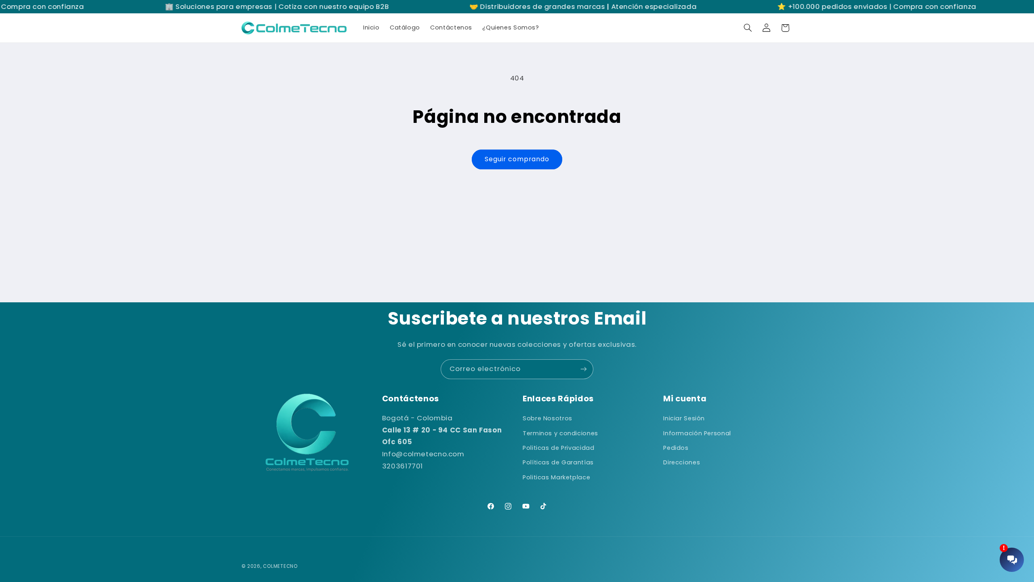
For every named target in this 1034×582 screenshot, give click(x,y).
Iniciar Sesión (684, 418)
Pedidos (675, 448)
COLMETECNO (280, 566)
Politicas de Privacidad (559, 448)
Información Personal (697, 433)
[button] (747, 28)
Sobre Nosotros (547, 418)
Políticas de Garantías (558, 462)
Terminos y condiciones (560, 433)
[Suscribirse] (583, 369)
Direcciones (681, 462)
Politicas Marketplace (556, 477)
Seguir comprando (517, 159)
